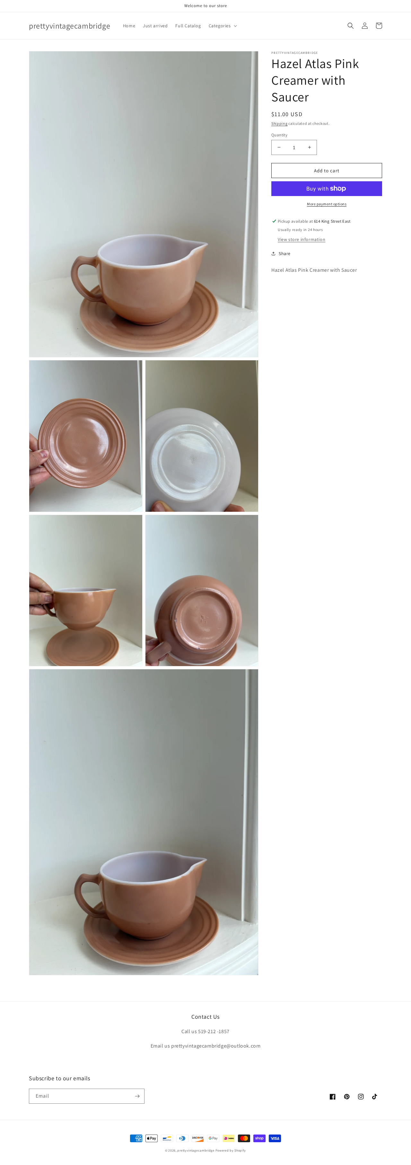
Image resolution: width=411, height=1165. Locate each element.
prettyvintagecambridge (195, 1150)
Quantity (279, 134)
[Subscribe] (137, 1096)
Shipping (279, 123)
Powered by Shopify (230, 1150)
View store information (301, 239)
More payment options (326, 203)
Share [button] (285, 253)
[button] (222, 25)
